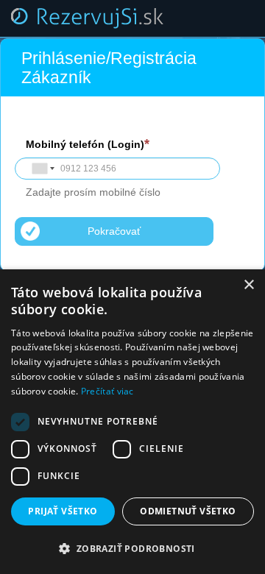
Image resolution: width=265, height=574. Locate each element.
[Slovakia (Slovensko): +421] (41, 168)
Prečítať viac (107, 391)
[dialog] (132, 421)
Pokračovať (114, 231)
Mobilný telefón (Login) (85, 144)
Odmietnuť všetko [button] (188, 511)
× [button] (248, 285)
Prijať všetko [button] (62, 511)
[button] (132, 549)
